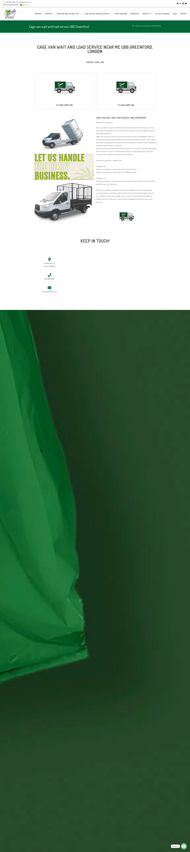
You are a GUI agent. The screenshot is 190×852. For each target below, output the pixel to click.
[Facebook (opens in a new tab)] (177, 3)
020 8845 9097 (11, 2)
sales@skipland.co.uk (25, 2)
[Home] (133, 26)
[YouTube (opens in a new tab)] (185, 3)
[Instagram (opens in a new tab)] (180, 3)
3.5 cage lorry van (64, 105)
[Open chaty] (184, 846)
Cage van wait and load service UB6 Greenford (148, 26)
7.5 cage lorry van (126, 105)
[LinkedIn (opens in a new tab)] (183, 3)
